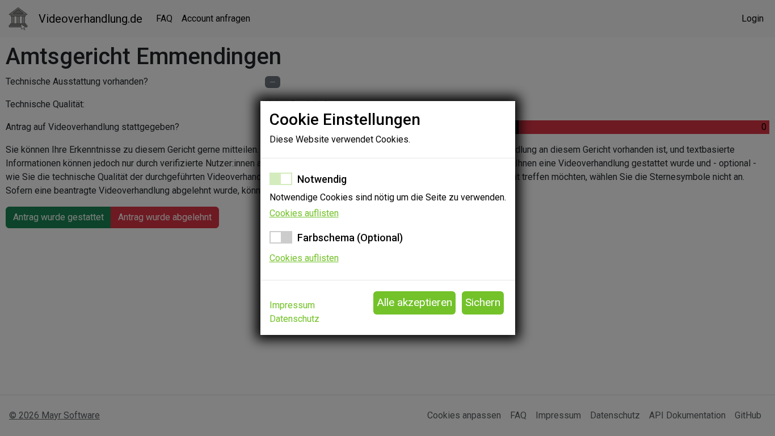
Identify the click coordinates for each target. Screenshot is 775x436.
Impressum (292, 305)
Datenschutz (294, 318)
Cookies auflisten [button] (304, 213)
